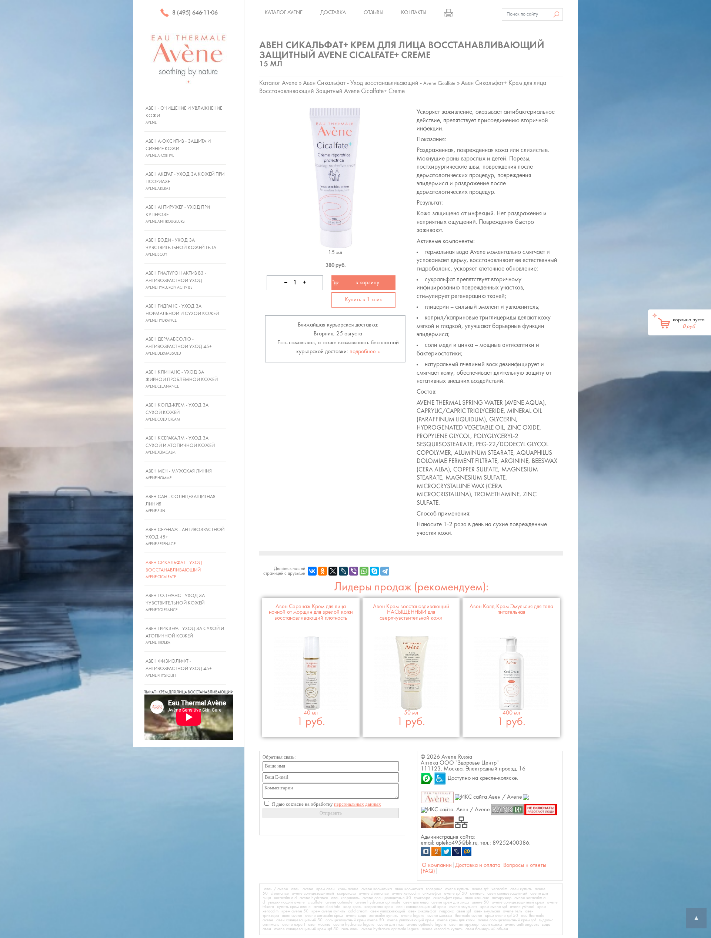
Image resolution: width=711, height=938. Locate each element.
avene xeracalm (406, 893)
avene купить (457, 889)
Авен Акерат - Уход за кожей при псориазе (185, 181)
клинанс (477, 893)
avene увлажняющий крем (410, 920)
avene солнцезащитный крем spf (507, 920)
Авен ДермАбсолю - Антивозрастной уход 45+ (179, 346)
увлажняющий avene (286, 902)
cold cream (357, 911)
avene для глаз (390, 924)
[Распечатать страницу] (448, 12)
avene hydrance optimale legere (390, 929)
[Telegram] (384, 571)
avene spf (480, 889)
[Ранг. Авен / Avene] (507, 809)
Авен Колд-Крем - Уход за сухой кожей (177, 412)
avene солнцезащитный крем (518, 902)
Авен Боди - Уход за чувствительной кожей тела (181, 247)
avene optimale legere (426, 924)
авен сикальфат (422, 911)
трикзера (422, 898)
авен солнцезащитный (507, 893)
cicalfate (315, 902)
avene (308, 889)
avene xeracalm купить (442, 929)
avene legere (412, 916)
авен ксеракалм (345, 898)
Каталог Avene (284, 12)
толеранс (434, 889)
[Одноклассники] (322, 571)
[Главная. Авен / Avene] (437, 797)
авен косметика (409, 889)
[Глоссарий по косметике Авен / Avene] (437, 822)
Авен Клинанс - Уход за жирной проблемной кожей (182, 379)
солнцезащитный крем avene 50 (355, 920)
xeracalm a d (285, 898)
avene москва (439, 916)
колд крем (352, 907)
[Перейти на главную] (188, 59)
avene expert (293, 924)
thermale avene (468, 916)
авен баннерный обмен (486, 929)
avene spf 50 (455, 893)
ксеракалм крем (378, 907)
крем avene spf (493, 907)
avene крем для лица (450, 902)
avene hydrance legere (353, 924)
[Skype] (374, 571)
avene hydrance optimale (378, 902)
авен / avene (276, 889)
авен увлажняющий (387, 911)
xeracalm (499, 889)
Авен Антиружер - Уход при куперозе (178, 214)
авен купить (521, 889)
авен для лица (415, 902)
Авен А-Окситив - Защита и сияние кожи (178, 148)
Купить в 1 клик (363, 300)
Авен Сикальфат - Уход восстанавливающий (174, 569)
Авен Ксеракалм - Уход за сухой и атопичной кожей (180, 445)
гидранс (446, 911)
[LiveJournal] (343, 571)
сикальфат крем (447, 898)
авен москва (319, 924)
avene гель (512, 911)
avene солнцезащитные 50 (387, 898)
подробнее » (365, 352)
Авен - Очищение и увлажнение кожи (184, 115)
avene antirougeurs (522, 924)
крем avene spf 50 (501, 916)
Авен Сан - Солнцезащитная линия (181, 503)
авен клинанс (477, 898)
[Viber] (353, 571)
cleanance (280, 893)
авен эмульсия (487, 911)
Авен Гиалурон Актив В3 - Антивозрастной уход (176, 280)
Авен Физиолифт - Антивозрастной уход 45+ (179, 668)
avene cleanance (374, 893)
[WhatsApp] (364, 571)
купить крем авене (294, 907)
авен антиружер (463, 924)
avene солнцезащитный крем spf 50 (306, 929)
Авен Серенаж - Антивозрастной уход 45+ (185, 536)
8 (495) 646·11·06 (194, 13)
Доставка (333, 12)
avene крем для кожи (456, 920)
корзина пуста (689, 323)
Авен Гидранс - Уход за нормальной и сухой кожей (182, 313)
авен (295, 889)
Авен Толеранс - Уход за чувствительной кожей (175, 602)
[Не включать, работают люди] (541, 809)
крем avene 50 (294, 911)
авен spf (464, 911)
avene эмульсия (463, 907)
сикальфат (432, 893)
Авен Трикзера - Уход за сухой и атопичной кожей (185, 635)
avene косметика (376, 889)
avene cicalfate (327, 907)
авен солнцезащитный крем (421, 907)
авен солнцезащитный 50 (299, 920)
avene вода (356, 916)
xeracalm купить (383, 916)
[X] (332, 571)
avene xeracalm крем (324, 916)
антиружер (501, 898)
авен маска (491, 924)
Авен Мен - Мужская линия (179, 474)
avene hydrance (314, 898)
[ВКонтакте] (312, 571)
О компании (437, 865)
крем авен (325, 889)
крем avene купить (328, 911)
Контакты (413, 12)
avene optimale (339, 902)
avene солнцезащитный (313, 893)
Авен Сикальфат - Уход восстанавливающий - (379, 83)
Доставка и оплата (477, 865)
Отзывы (373, 12)
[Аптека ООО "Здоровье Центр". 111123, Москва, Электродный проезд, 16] (427, 778)
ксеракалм (346, 893)
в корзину (367, 283)
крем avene (348, 889)
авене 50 (480, 902)
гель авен (349, 929)
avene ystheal (522, 907)
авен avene (292, 916)
